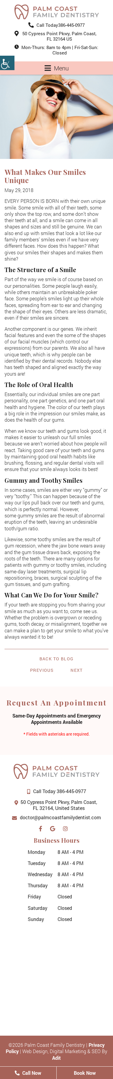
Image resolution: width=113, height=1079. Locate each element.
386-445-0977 (60, 25)
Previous (42, 670)
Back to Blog (56, 659)
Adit (56, 1058)
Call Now (31, 1073)
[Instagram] (67, 827)
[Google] (54, 827)
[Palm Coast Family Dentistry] (56, 12)
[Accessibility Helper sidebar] (7, 63)
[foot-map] (56, 972)
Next (77, 670)
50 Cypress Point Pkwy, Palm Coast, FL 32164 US (59, 36)
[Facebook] (42, 827)
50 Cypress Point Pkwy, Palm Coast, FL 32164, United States (58, 805)
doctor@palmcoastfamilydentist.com (60, 817)
